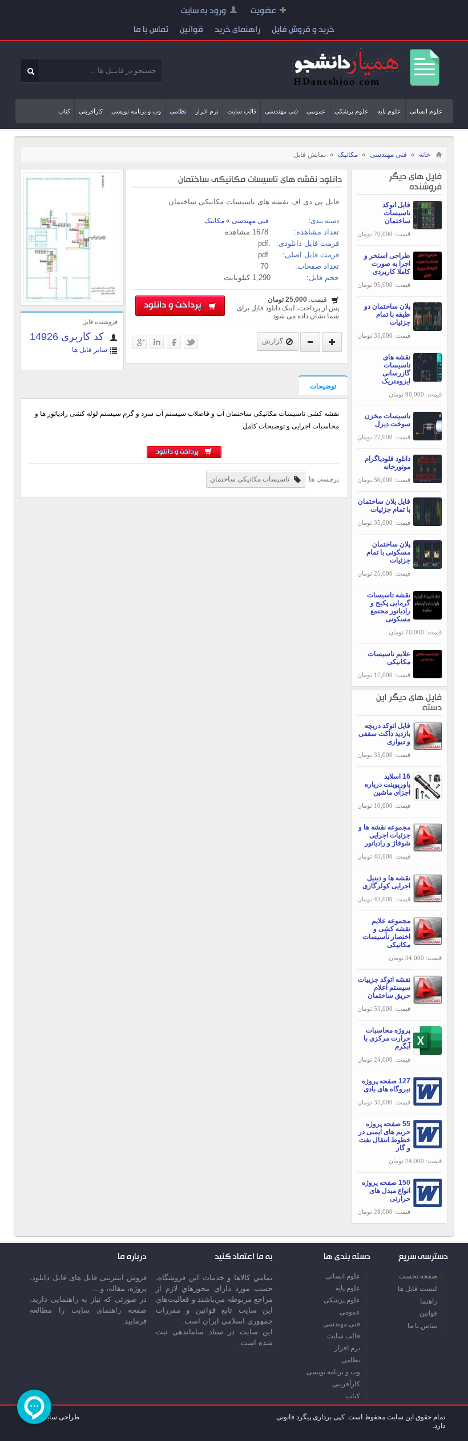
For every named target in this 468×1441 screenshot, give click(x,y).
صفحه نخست (418, 1276)
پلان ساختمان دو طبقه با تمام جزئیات (387, 314)
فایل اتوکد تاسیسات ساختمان (396, 213)
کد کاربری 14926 (68, 336)
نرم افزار (207, 111)
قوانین (191, 30)
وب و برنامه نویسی (136, 111)
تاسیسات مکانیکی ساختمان (250, 479)
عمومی (316, 111)
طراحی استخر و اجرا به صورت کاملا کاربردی (387, 264)
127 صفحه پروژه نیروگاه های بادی (386, 1085)
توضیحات (323, 386)
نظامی (178, 111)
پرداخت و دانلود (174, 306)
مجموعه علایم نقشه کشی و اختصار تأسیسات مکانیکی (386, 933)
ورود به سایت (203, 12)
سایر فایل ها (89, 350)
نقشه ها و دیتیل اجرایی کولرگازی (386, 882)
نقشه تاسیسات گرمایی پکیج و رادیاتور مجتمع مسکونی (388, 607)
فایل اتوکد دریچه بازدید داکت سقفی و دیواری (384, 734)
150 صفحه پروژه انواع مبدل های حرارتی (386, 1191)
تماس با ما (151, 30)
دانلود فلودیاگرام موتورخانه (387, 463)
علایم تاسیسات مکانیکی (389, 658)
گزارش (272, 341)
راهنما (428, 1301)
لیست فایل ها (417, 1289)
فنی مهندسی (281, 111)
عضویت (263, 12)
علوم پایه (389, 111)
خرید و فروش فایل (303, 30)
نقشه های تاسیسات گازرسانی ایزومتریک (396, 369)
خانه (424, 155)
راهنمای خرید (237, 30)
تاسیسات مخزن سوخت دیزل (387, 420)
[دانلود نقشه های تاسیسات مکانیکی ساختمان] (71, 299)
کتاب (64, 111)
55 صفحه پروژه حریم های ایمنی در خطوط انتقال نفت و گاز (384, 1136)
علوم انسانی (426, 111)
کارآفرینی (91, 111)
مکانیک (348, 155)
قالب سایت (241, 111)
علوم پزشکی (351, 111)
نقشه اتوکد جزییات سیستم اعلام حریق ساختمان (384, 987)
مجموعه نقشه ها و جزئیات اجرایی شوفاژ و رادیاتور (384, 835)
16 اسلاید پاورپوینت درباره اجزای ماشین (387, 784)
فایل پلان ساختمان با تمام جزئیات (384, 505)
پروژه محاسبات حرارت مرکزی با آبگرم (387, 1038)
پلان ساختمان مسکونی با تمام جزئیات (388, 552)
